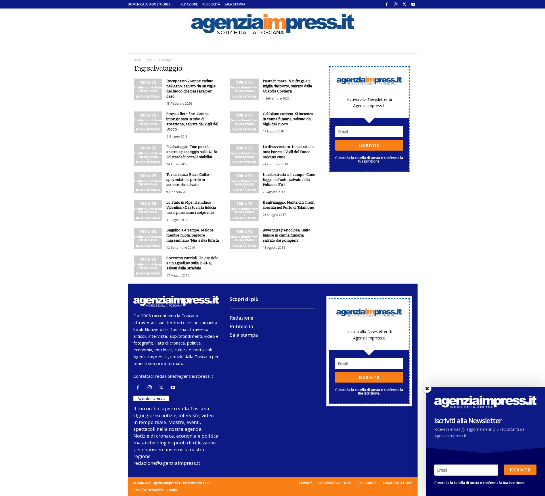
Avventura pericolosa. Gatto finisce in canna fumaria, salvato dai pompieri (287, 235)
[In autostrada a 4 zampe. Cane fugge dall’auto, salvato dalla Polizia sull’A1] (244, 182)
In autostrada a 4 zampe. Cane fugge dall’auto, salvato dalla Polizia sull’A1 (289, 179)
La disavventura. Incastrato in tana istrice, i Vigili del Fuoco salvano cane (288, 152)
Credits (172, 489)
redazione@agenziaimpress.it (184, 376)
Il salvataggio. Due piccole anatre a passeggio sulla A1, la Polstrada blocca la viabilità (191, 152)
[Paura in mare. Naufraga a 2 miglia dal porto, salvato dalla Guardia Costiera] (244, 89)
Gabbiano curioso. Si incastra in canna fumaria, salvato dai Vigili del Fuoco (288, 119)
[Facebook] (386, 4)
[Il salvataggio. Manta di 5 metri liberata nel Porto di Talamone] (244, 210)
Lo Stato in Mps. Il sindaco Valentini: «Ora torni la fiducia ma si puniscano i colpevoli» (191, 207)
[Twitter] (404, 4)
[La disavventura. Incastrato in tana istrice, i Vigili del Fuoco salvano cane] (244, 155)
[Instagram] (395, 4)
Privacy (305, 483)
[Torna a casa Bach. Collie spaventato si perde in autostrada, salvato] (148, 182)
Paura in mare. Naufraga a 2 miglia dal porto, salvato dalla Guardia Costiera (287, 86)
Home (137, 60)
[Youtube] (413, 4)
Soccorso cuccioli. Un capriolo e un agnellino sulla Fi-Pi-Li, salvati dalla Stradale (192, 263)
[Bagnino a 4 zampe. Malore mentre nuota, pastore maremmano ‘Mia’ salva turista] (148, 238)
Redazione (189, 4)
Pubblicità (211, 4)
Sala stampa (235, 4)
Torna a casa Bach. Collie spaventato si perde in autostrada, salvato (187, 179)
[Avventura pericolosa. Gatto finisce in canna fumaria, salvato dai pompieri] (244, 238)
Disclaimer (367, 483)
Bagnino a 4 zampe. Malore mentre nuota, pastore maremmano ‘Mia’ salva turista (192, 235)
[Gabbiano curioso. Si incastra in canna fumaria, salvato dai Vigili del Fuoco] (244, 122)
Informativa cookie (335, 483)
